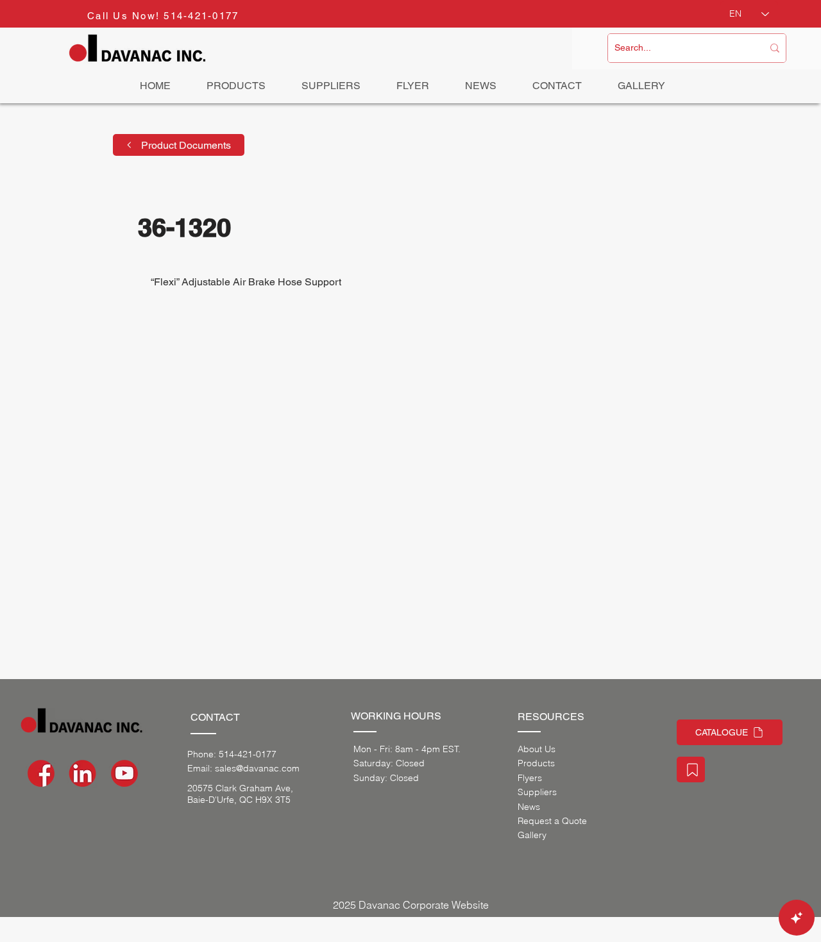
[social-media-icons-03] (124, 773)
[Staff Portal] (691, 769)
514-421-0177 (201, 15)
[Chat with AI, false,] (797, 918)
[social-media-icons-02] (41, 773)
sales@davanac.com (257, 768)
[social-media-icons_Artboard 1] (83, 773)
